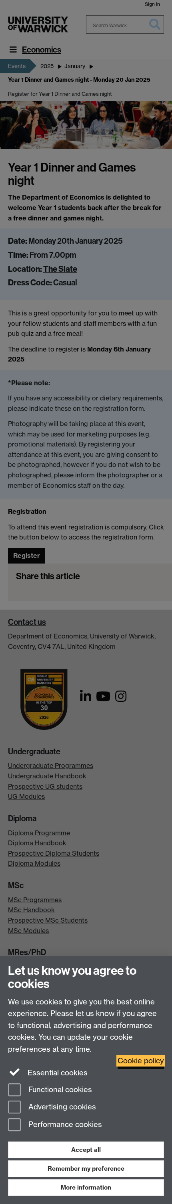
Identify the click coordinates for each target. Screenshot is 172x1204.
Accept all (86, 1149)
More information (86, 1187)
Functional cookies (59, 1089)
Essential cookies (57, 1072)
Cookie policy (141, 1060)
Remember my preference (86, 1168)
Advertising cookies (61, 1107)
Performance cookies (64, 1124)
